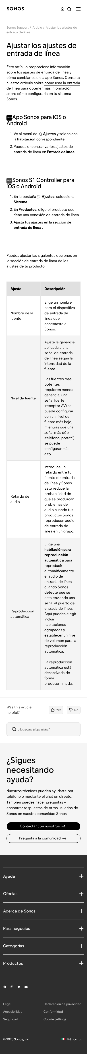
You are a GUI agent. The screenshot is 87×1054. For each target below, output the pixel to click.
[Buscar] (69, 9)
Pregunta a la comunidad (40, 838)
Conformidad (53, 1012)
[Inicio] (15, 9)
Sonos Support (17, 27)
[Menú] (78, 9)
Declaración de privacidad (62, 1004)
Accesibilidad (13, 1012)
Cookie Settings (55, 1019)
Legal (7, 1004)
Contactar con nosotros (40, 826)
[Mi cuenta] (62, 9)
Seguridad (10, 1019)
